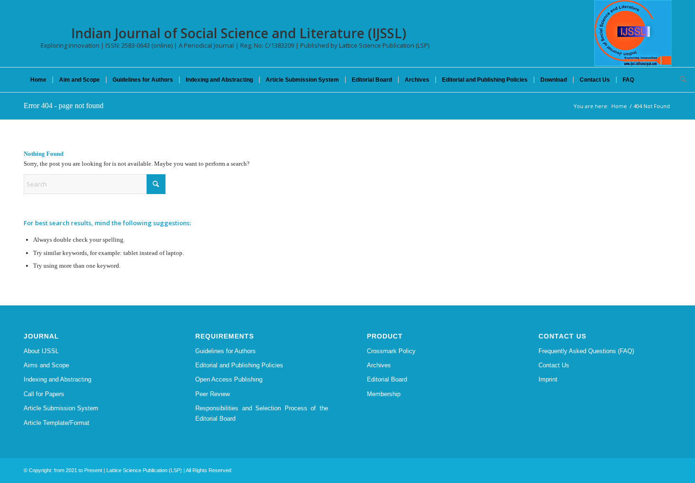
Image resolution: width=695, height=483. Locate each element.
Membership (383, 394)
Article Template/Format (56, 422)
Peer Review (212, 394)
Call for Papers (44, 394)
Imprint (548, 379)
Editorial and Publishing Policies (239, 365)
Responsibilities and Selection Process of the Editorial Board (261, 413)
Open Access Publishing (228, 379)
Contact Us (554, 365)
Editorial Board (387, 379)
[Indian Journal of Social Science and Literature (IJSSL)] (632, 33)
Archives (379, 365)
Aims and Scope (46, 365)
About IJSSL (41, 351)
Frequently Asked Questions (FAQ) (586, 351)
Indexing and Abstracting (57, 379)
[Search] (680, 80)
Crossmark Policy (391, 351)
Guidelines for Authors (225, 351)
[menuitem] (38, 80)
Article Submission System (61, 408)
